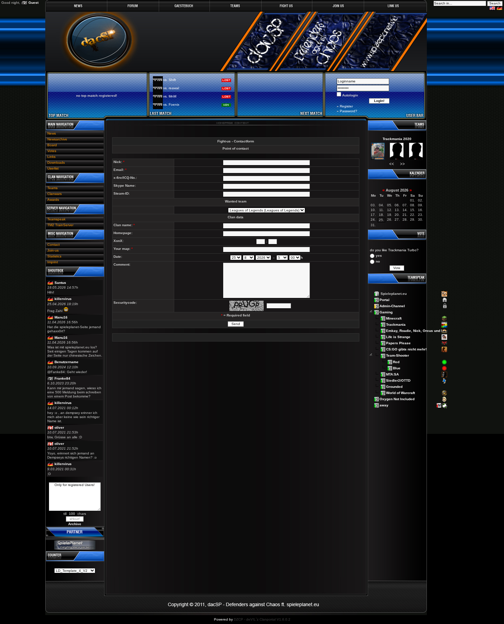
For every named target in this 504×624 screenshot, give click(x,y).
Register (346, 106)
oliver (59, 427)
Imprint (52, 262)
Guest (33, 2)
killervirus (63, 299)
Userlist (53, 168)
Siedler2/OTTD (398, 380)
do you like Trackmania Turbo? (394, 250)
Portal (384, 300)
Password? (348, 111)
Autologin (349, 95)
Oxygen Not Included (397, 399)
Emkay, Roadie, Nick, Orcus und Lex (416, 331)
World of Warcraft (400, 392)
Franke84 (62, 378)
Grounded (394, 386)
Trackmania (396, 324)
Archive (74, 524)
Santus (60, 283)
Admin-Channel (392, 306)
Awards (53, 199)
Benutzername (67, 362)
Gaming (386, 312)
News (51, 133)
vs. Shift (169, 80)
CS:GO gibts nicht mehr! (406, 349)
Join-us (53, 250)
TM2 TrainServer (60, 225)
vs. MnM (169, 96)
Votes (51, 151)
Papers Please (398, 343)
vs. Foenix (171, 104)
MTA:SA (392, 374)
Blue (396, 368)
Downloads (56, 162)
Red (396, 361)
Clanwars (54, 194)
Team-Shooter (397, 355)
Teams (52, 188)
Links (51, 157)
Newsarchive (57, 139)
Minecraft (393, 318)
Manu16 (61, 317)
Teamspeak (56, 219)
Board (52, 145)
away (384, 405)
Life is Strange (398, 337)
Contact (53, 244)
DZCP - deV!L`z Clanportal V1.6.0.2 (262, 619)
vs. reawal (171, 88)
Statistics (54, 256)
